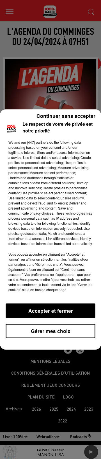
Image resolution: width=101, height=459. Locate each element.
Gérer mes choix (50, 330)
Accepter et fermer (50, 310)
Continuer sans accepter (65, 115)
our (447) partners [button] (35, 142)
